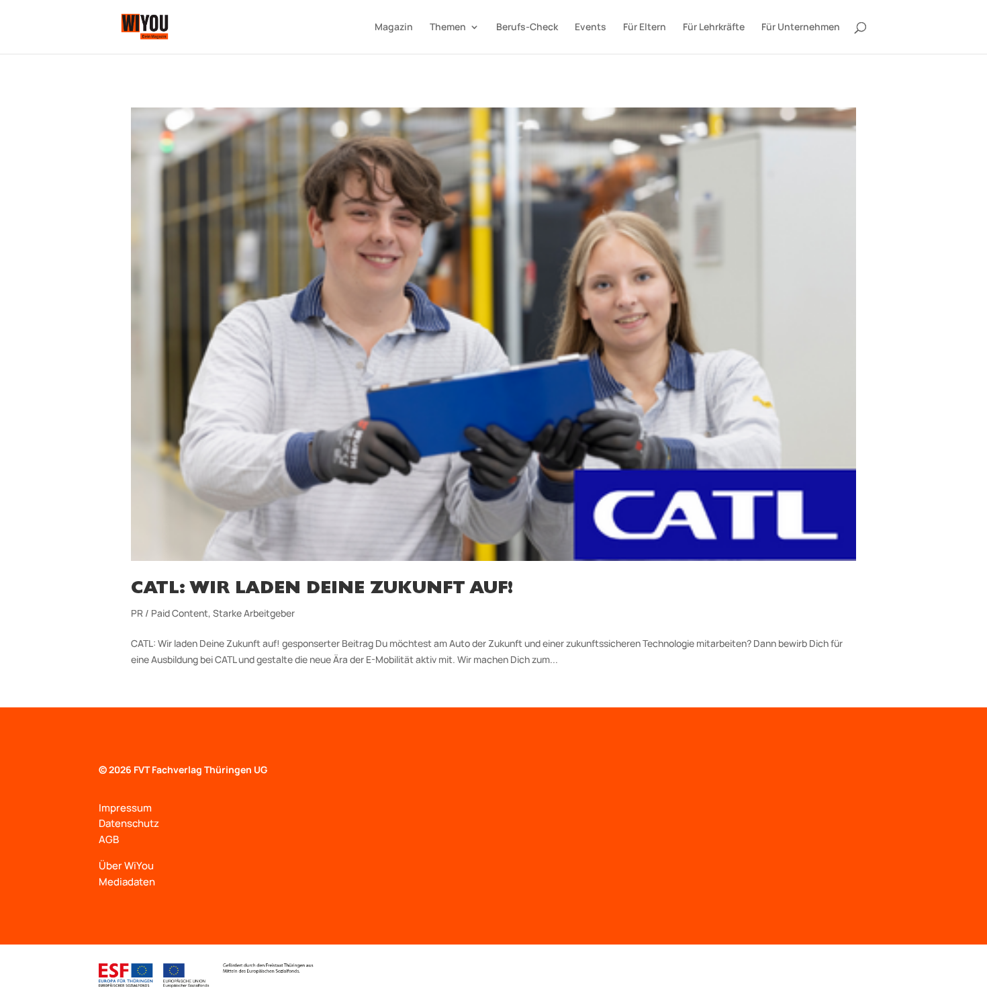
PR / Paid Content (169, 613)
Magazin (394, 27)
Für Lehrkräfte (714, 27)
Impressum (125, 808)
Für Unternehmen (800, 27)
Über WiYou (126, 866)
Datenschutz (129, 823)
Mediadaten (127, 882)
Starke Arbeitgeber (254, 613)
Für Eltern (644, 27)
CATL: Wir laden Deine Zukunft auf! (322, 590)
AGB (109, 839)
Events (590, 27)
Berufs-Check (527, 27)
